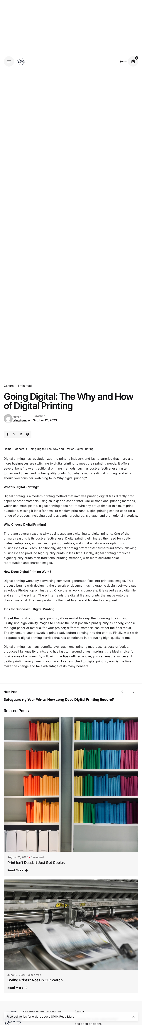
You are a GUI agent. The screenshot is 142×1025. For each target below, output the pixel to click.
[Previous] (123, 692)
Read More (15, 870)
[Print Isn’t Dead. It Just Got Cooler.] (71, 784)
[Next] (133, 692)
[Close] (133, 1017)
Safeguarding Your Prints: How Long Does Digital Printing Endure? (59, 699)
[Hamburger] (9, 61)
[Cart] (133, 61)
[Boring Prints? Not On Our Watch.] (71, 924)
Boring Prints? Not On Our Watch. (35, 980)
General (9, 386)
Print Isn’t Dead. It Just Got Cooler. (36, 862)
